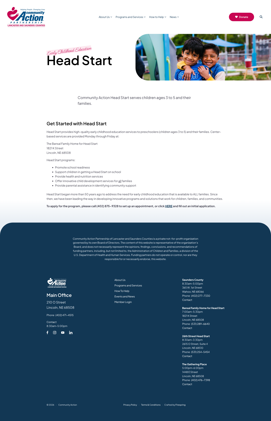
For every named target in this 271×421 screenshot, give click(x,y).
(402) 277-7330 (200, 295)
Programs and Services (129, 17)
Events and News (124, 296)
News (173, 17)
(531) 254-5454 (200, 351)
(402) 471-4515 (64, 315)
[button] (261, 17)
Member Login (123, 301)
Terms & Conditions (150, 404)
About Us (104, 17)
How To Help (121, 290)
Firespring (180, 404)
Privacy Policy (130, 404)
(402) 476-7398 (200, 380)
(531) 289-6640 (200, 323)
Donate (243, 17)
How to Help (156, 17)
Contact (52, 322)
